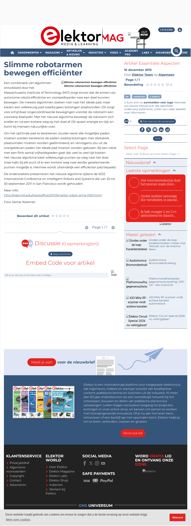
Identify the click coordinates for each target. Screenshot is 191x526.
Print (157, 138)
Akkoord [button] (177, 517)
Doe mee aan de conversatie (158, 121)
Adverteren (18, 485)
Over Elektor (58, 467)
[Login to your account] (180, 30)
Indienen (56, 485)
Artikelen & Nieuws (74, 52)
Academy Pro (131, 52)
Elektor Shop (58, 480)
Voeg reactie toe (61, 254)
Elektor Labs (58, 476)
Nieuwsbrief (165, 52)
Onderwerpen (28, 52)
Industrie (96, 52)
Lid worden (166, 29)
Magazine (52, 52)
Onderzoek (139, 96)
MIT (127, 96)
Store (183, 52)
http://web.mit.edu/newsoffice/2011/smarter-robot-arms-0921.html (53, 195)
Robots (155, 96)
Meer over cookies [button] (18, 519)
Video (114, 52)
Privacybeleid (19, 463)
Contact (15, 480)
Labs (145, 52)
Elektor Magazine (62, 471)
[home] (12, 53)
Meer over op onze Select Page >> (153, 154)
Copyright (17, 476)
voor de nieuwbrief (63, 362)
